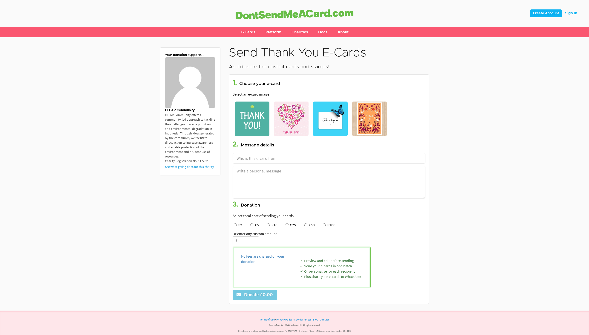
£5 (256, 224)
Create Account (546, 13)
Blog (315, 319)
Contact (324, 319)
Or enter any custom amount (255, 233)
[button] (248, 32)
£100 (330, 224)
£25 (292, 224)
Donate (257, 295)
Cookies (298, 319)
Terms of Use (267, 319)
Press (308, 319)
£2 (239, 224)
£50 (311, 224)
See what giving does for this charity (189, 167)
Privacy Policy (284, 319)
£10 (273, 224)
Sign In (571, 13)
